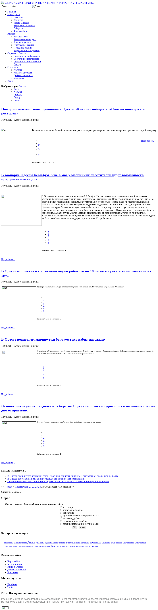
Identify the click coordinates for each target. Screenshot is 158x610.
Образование (106, 542)
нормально (68, 512)
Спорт (31, 546)
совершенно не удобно (75, 521)
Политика (131, 542)
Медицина (76, 542)
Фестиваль (79, 546)
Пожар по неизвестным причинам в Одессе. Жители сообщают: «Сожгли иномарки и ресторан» (58, 481)
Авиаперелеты (8, 542)
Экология (95, 546)
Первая (8, 486)
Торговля (56, 546)
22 (33, 486)
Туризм (72, 546)
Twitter (10, 587)
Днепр (17, 97)
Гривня (24, 542)
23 (36, 486)
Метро (83, 542)
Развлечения (8, 546)
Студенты (47, 546)
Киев (16, 89)
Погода (125, 542)
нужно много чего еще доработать (81, 515)
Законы (42, 542)
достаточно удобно (73, 510)
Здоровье (48, 542)
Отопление (119, 542)
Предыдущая (21, 486)
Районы (14, 546)
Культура (69, 542)
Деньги (31, 542)
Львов (17, 100)
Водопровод (18, 542)
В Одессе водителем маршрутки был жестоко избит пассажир (53, 339)
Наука (87, 542)
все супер (68, 507)
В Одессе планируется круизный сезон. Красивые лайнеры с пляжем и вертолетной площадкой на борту (62, 476)
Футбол (85, 546)
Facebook (12, 584)
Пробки (143, 542)
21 (30, 486)
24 (39, 486)
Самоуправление (23, 546)
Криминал (62, 542)
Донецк (18, 94)
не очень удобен (71, 518)
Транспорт (65, 546)
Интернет (55, 542)
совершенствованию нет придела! (81, 524)
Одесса (22, 86)
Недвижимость (95, 542)
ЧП (90, 546)
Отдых (113, 542)
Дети (37, 542)
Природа (138, 542)
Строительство (39, 546)
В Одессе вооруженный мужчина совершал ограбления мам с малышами (46, 478)
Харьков (18, 91)
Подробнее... (147, 140)
